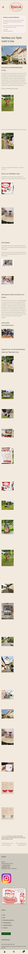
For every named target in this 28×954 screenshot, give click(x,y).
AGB (4, 917)
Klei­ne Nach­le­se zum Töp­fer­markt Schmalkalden (7, 844)
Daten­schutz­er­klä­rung (7, 925)
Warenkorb (21, 951)
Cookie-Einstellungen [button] (5, 939)
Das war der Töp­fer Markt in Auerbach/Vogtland (21, 844)
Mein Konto (4, 952)
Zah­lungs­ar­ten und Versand (8, 920)
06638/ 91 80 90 (6, 865)
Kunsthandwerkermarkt (5, 837)
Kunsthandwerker (20, 836)
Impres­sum (5, 927)
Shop (4, 915)
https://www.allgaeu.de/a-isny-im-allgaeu (9, 88)
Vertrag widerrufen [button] (6, 933)
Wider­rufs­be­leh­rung (7, 922)
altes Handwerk (9, 836)
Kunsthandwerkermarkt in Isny (15, 837)
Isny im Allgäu (14, 836)
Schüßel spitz (8, 839)
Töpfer (11, 839)
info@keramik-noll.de (5, 867)
